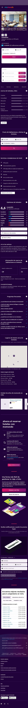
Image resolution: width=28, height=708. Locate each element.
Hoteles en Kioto (6, 612)
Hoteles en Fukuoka (7, 622)
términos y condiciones (22, 578)
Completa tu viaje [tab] (18, 600)
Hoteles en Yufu (6, 620)
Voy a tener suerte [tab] (7, 600)
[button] (2, 7)
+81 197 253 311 (5, 43)
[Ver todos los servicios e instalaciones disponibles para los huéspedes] (26, 158)
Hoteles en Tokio (6, 607)
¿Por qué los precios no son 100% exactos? (12, 647)
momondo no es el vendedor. (9, 643)
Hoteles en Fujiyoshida (7, 624)
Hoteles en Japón (21, 653)
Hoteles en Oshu (18, 654)
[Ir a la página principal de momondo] (9, 7)
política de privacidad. (8, 579)
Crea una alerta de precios (12, 457)
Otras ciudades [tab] (6, 597)
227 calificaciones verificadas (17, 45)
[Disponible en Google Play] (4, 698)
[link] (14, 465)
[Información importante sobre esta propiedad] (26, 261)
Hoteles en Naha (6, 614)
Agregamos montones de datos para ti (11, 645)
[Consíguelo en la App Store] (12, 698)
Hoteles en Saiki (6, 616)
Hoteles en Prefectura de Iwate (7, 654)
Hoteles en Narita (6, 626)
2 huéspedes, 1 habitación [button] (9, 53)
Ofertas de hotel (5, 653)
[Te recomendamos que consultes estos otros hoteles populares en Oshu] (26, 394)
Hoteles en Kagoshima (7, 610)
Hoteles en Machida (7, 618)
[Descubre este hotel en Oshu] (26, 91)
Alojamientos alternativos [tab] (18, 597)
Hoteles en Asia (13, 653)
